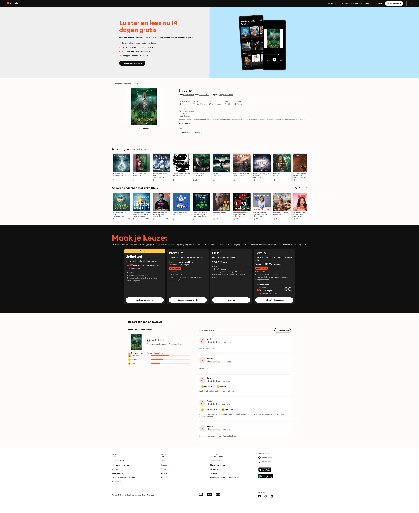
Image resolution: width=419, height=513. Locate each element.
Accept (69, 509)
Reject (51, 509)
